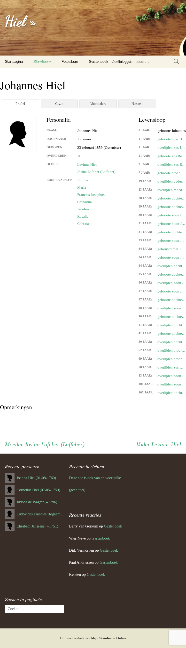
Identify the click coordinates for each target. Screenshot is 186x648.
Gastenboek (98, 61)
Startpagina (14, 61)
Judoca (82, 180)
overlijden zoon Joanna (171, 308)
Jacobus (83, 209)
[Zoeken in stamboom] (176, 61)
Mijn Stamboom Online (108, 638)
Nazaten (137, 104)
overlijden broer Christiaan (171, 350)
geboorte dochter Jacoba (171, 300)
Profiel (20, 104)
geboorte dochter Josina (171, 232)
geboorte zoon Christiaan (171, 240)
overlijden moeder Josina (171, 190)
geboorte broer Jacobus (171, 139)
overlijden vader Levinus (171, 181)
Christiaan (85, 224)
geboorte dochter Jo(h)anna (171, 317)
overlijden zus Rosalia (171, 164)
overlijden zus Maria (171, 367)
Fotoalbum (70, 61)
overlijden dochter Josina (171, 266)
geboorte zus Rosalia (171, 156)
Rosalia (82, 216)
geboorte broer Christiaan (171, 173)
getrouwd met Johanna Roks (171, 249)
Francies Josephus (91, 195)
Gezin (59, 104)
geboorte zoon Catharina (171, 257)
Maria (81, 187)
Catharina (84, 202)
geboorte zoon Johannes (171, 224)
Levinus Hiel (87, 164)
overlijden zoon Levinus (171, 376)
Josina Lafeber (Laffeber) (96, 172)
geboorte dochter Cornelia (171, 207)
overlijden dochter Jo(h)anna (171, 342)
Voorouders (98, 104)
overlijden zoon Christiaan (171, 384)
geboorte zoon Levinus (171, 215)
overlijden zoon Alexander (171, 283)
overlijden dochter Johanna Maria (171, 325)
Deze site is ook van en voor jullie (95, 478)
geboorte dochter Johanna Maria (171, 198)
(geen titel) (77, 490)
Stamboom (42, 61)
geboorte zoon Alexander (171, 291)
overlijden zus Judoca (171, 148)
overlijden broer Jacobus (171, 359)
